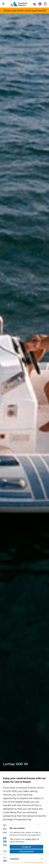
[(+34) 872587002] (34, 3)
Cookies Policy (31, 839)
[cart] (45, 3)
